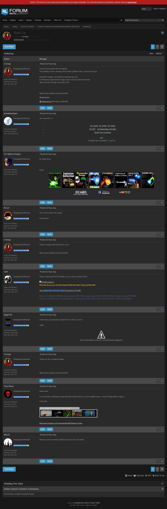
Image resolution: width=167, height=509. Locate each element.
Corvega (25, 36)
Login (155, 9)
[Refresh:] (162, 489)
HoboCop (87, 27)
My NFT (92, 129)
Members (47, 20)
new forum (132, 2)
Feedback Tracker (71, 20)
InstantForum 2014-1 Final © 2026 (87, 503)
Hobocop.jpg (46, 101)
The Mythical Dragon (12, 154)
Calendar (38, 20)
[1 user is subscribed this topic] (162, 32)
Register (162, 9)
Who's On (57, 20)
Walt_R (7, 435)
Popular (29, 20)
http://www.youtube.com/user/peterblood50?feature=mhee (60, 423)
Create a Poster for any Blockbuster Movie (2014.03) (58, 27)
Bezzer (7, 208)
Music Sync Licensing (103, 132)
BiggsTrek (8, 315)
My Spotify (94, 126)
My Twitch (111, 126)
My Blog (113, 129)
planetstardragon (10, 113)
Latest (21, 20)
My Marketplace (103, 129)
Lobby (14, 27)
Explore (13, 20)
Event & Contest (27, 27)
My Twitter (103, 126)
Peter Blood (8, 386)
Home (5, 20)
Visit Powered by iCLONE (60, 290)
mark (6, 272)
